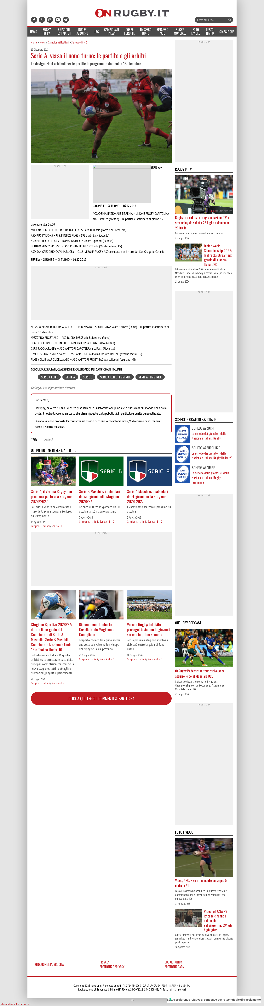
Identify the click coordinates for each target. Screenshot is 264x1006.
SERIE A (70, 377)
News (43, 42)
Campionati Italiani (58, 42)
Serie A (48, 439)
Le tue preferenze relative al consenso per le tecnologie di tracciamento (214, 999)
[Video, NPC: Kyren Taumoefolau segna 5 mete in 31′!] (204, 858)
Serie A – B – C (79, 42)
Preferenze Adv (174, 966)
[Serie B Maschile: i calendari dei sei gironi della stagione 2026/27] (101, 472)
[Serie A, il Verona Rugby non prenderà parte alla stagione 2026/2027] (53, 472)
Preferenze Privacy (112, 966)
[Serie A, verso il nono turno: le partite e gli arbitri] (101, 116)
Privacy (105, 962)
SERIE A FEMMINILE (150, 377)
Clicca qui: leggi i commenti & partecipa (101, 698)
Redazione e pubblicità (49, 964)
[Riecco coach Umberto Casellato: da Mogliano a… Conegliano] (101, 605)
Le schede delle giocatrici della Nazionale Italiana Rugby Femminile (210, 478)
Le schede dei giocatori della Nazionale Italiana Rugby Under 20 (212, 455)
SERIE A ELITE (49, 377)
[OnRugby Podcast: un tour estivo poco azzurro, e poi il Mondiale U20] (204, 648)
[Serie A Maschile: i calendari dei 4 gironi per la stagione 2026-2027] (149, 472)
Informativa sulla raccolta (14, 1004)
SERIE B (87, 377)
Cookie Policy (173, 962)
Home (34, 42)
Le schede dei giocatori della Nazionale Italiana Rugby (209, 435)
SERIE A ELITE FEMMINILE (115, 377)
